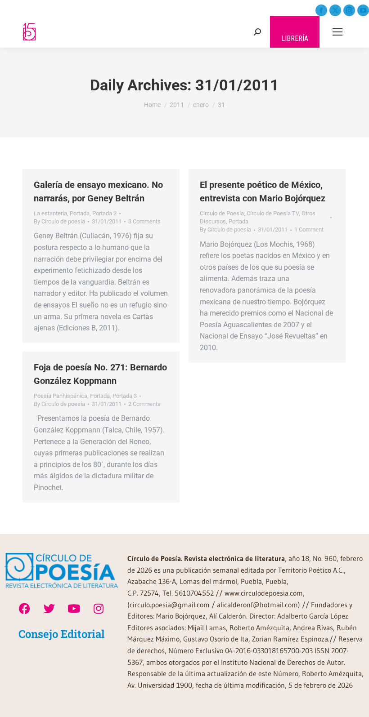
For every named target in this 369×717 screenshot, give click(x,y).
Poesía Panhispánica (60, 395)
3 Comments (144, 221)
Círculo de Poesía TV (273, 213)
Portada (80, 213)
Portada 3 (124, 395)
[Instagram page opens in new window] (349, 10)
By (59, 221)
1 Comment (309, 229)
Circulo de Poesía (222, 213)
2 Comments (144, 404)
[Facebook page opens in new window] (321, 10)
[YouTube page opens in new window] (363, 10)
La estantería (50, 213)
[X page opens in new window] (335, 10)
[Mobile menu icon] (337, 32)
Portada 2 (104, 213)
